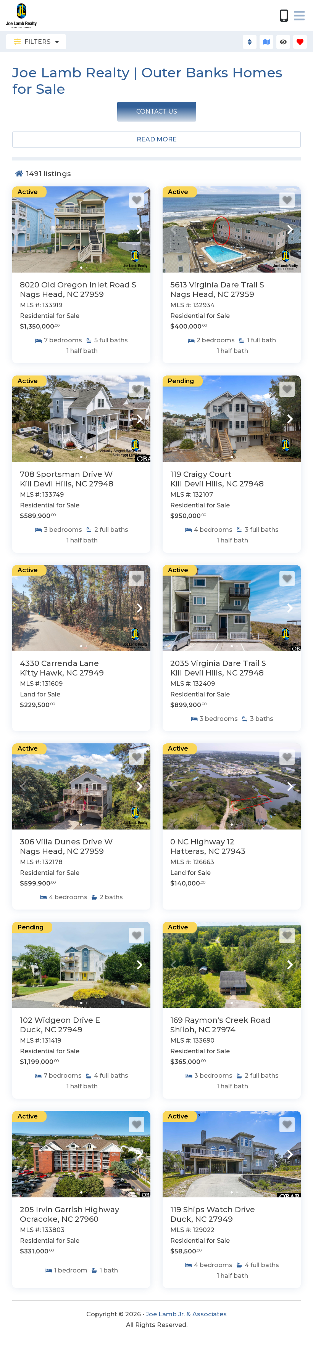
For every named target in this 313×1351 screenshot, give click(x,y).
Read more (157, 139)
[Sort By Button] (250, 42)
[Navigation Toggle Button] (299, 15)
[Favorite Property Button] (136, 200)
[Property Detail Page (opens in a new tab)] (81, 229)
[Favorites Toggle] (300, 42)
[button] (23, 229)
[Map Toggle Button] (266, 42)
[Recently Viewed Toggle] (283, 42)
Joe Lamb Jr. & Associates (186, 1314)
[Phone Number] (284, 15)
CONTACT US (156, 111)
